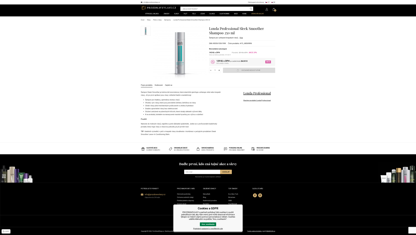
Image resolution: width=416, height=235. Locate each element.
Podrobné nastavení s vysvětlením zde (208, 229)
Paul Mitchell (232, 204)
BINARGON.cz (270, 231)
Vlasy (149, 20)
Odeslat (226, 172)
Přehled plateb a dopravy (185, 200)
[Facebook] (255, 195)
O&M (230, 200)
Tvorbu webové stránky (254, 231)
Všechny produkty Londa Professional (257, 100)
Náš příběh (206, 194)
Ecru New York (233, 194)
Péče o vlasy (157, 20)
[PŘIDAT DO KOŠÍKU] (249, 70)
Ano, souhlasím (208, 224)
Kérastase (231, 197)
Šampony (167, 20)
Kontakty (206, 204)
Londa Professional (257, 93)
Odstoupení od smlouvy (256, 2)
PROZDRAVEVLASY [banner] (158, 7)
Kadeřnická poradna (210, 200)
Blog (204, 197)
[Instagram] (260, 195)
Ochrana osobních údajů (185, 197)
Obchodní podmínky (184, 194)
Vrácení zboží (181, 204)
